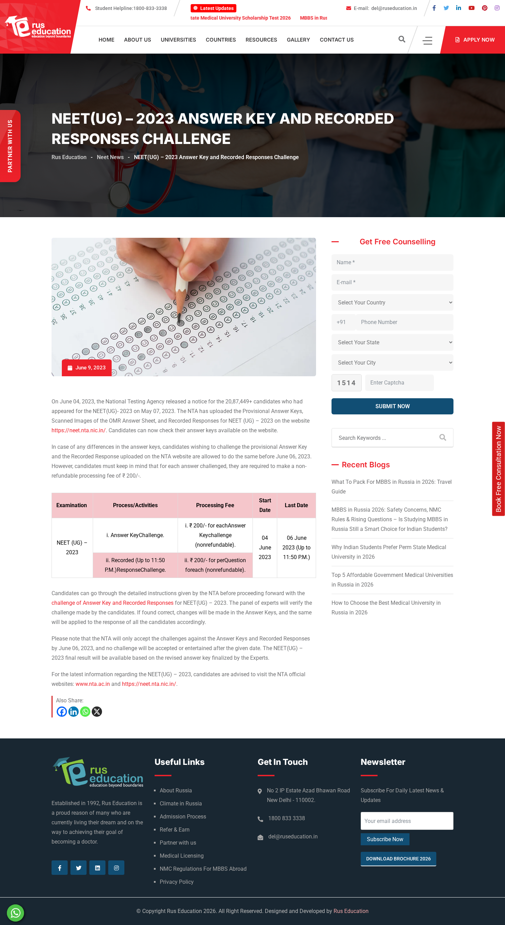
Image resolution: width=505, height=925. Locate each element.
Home (106, 39)
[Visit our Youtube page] (472, 8)
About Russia (176, 790)
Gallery (298, 39)
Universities (178, 39)
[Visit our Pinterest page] (484, 8)
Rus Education (351, 911)
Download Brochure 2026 (398, 858)
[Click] (428, 40)
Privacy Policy (177, 882)
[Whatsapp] (85, 711)
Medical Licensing (182, 855)
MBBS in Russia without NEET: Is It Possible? (320, 18)
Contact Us (337, 39)
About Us (137, 39)
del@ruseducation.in (385, 8)
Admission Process (183, 816)
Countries (221, 39)
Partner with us (178, 842)
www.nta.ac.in (93, 684)
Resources (261, 39)
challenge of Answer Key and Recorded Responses (112, 603)
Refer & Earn (175, 829)
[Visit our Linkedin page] (458, 8)
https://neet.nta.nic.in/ (79, 430)
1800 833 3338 (286, 818)
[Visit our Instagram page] (497, 8)
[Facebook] (62, 711)
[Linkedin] (73, 711)
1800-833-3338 (131, 8)
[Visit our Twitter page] (446, 8)
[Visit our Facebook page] (434, 8)
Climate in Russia (181, 803)
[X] (97, 711)
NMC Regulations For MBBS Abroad (203, 869)
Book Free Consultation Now (498, 469)
